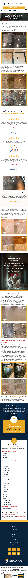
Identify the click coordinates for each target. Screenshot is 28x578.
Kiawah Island (6, 483)
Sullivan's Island (6, 502)
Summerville (6, 510)
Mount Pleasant (6, 493)
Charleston (5, 453)
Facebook (14, 549)
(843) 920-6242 (13, 10)
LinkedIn (14, 553)
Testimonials (14, 542)
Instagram (9, 549)
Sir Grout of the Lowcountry (8, 514)
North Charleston (7, 494)
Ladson (4, 485)
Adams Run (5, 463)
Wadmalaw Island (7, 504)
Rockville (5, 498)
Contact (14, 539)
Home (14, 526)
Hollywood (5, 476)
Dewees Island (6, 470)
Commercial (14, 532)
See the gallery (14, 201)
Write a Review (2, 10)
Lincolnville (5, 487)
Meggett (5, 491)
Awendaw (5, 464)
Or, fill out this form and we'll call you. (14, 431)
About (14, 537)
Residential (14, 529)
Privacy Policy (16, 569)
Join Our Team (14, 545)
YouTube (9, 553)
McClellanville (6, 489)
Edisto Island (6, 472)
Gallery (14, 534)
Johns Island (5, 481)
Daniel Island (6, 468)
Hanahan (5, 457)
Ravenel (5, 496)
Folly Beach (5, 474)
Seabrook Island (6, 500)
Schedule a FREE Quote (14, 7)
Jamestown (5, 459)
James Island (6, 479)
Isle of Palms (6, 478)
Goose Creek (6, 455)
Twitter (18, 549)
